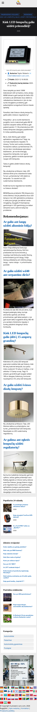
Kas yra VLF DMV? (9, 564)
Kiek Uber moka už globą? (12, 557)
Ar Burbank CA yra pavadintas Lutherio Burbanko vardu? (23, 616)
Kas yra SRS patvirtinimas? (22, 594)
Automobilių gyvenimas (13, 644)
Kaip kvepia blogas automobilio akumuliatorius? (22, 605)
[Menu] (3, 3)
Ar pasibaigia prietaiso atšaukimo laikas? (20, 505)
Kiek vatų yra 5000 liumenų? (12, 550)
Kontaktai (25, 708)
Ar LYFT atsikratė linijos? (11, 567)
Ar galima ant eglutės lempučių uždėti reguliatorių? (16, 443)
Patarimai (8, 640)
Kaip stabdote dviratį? (10, 554)
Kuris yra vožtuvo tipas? (11, 560)
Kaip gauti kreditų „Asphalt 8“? (13, 581)
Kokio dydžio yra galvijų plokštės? (14, 547)
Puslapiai (7, 648)
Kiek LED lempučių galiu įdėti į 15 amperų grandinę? (17, 336)
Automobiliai (9, 636)
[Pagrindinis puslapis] (18, 2)
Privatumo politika (7, 711)
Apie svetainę (14, 708)
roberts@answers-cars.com (18, 76)
